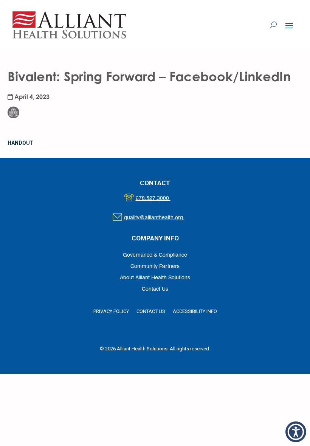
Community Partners (155, 266)
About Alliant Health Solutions (155, 278)
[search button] (273, 25)
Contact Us (155, 289)
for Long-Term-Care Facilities (35, 93)
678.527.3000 (161, 198)
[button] (289, 25)
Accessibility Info (195, 311)
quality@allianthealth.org (161, 217)
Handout (21, 143)
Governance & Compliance (155, 255)
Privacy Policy (111, 311)
